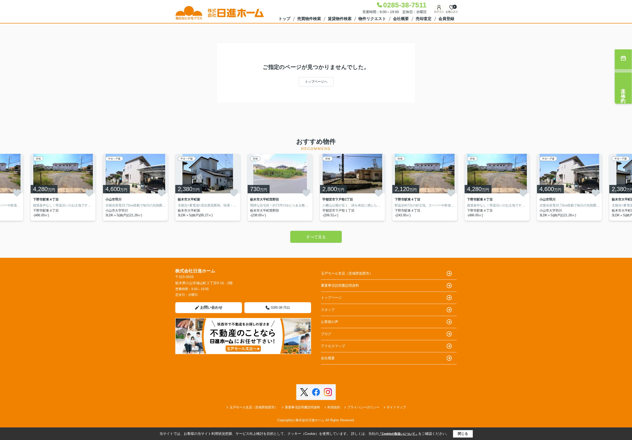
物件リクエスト (372, 19)
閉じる (463, 434)
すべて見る (316, 237)
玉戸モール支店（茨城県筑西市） (347, 273)
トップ (284, 19)
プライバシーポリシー (363, 407)
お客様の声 (329, 322)
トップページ (331, 298)
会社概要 (401, 19)
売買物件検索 (309, 19)
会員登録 (446, 19)
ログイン (439, 11)
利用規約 (333, 407)
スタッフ (328, 310)
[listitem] (208, 187)
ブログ (326, 334)
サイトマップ (396, 407)
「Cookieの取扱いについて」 (398, 434)
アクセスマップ (333, 346)
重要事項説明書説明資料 (340, 285)
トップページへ (316, 81)
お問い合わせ (211, 307)
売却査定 (424, 19)
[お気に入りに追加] (17, 193)
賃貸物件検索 (340, 19)
